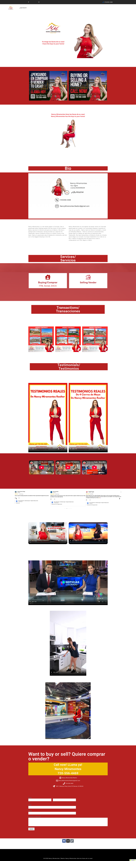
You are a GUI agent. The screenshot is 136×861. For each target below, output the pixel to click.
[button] (16, 498)
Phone (30, 810)
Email (30, 805)
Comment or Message (34, 816)
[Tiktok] (72, 841)
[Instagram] (68, 841)
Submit (31, 829)
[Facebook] (64, 841)
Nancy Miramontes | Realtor (57, 858)
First (29, 802)
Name (30, 797)
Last (54, 802)
